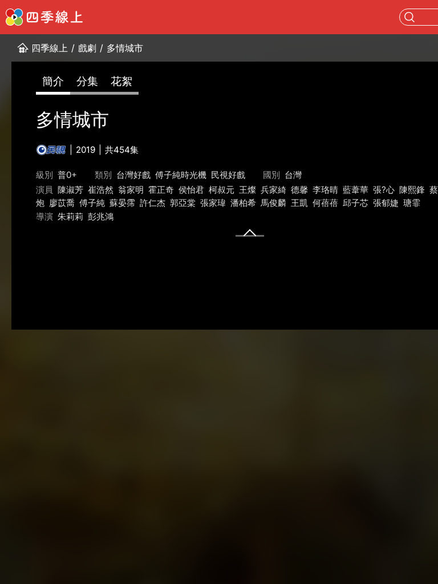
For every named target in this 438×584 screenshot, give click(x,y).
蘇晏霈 (122, 202)
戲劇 (87, 48)
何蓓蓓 (325, 202)
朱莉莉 (70, 216)
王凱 (299, 202)
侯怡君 (191, 189)
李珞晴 (325, 189)
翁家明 (131, 189)
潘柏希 (243, 202)
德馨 (299, 189)
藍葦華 (355, 189)
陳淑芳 (70, 189)
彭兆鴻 (100, 216)
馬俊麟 (273, 202)
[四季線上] (44, 17)
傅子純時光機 (180, 174)
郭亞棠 (183, 202)
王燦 (247, 189)
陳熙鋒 (412, 189)
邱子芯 (355, 202)
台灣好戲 (133, 174)
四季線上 (49, 48)
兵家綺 (273, 189)
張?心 (384, 189)
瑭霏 (411, 202)
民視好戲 (228, 174)
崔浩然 (100, 189)
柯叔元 (221, 189)
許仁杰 (152, 202)
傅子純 (92, 202)
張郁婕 (386, 202)
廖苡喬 (62, 202)
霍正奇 (161, 189)
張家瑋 (213, 202)
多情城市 (125, 48)
